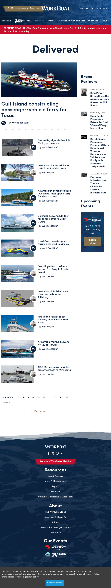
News (9, 21)
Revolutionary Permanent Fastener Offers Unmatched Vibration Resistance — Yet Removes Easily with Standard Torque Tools (99, 152)
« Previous (9, 397)
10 (38, 397)
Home (3, 21)
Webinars (55, 491)
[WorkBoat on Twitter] (100, 8)
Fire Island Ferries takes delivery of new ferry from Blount (53, 319)
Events (51, 21)
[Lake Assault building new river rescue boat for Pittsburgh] (17, 299)
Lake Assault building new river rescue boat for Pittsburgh (53, 294)
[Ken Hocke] (33, 172)
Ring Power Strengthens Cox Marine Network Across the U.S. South (100, 99)
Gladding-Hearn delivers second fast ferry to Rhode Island (53, 269)
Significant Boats (20, 23)
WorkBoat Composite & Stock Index (55, 496)
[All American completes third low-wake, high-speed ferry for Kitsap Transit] (17, 199)
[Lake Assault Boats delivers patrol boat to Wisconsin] (17, 174)
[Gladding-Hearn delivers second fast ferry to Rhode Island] (17, 277)
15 (67, 397)
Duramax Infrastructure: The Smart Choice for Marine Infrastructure (98, 184)
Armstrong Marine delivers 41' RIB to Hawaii (53, 343)
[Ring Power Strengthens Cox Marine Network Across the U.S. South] (84, 92)
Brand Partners (55, 476)
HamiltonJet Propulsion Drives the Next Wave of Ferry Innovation (99, 122)
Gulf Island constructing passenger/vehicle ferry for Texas (34, 109)
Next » (6, 402)
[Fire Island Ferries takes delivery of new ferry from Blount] (17, 326)
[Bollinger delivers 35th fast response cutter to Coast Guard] (17, 223)
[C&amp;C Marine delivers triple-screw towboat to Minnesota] (17, 377)
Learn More (92, 241)
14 (61, 397)
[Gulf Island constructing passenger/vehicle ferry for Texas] (39, 79)
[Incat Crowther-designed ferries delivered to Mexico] (17, 250)
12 (49, 397)
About (104, 21)
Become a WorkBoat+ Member (55, 461)
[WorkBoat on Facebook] (97, 8)
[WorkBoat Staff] (3, 123)
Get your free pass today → (18, 31)
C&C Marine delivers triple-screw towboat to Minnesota (54, 368)
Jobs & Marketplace (89, 21)
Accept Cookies (54, 582)
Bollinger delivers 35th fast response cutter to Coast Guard (53, 218)
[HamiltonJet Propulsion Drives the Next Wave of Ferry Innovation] (84, 114)
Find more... (40, 411)
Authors (56, 522)
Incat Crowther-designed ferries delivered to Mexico (53, 242)
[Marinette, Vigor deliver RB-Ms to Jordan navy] (17, 151)
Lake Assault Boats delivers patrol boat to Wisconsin (53, 167)
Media (29, 21)
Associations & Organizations (55, 527)
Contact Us (55, 532)
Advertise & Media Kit (55, 517)
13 (55, 397)
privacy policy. (32, 577)
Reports (56, 486)
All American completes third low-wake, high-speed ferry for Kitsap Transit (54, 193)
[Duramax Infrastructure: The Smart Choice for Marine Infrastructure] (84, 175)
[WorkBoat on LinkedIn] (106, 8)
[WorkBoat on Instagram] (103, 8)
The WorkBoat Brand (55, 512)
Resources (39, 21)
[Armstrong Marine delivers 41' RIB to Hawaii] (17, 351)
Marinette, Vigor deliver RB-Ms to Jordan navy (54, 141)
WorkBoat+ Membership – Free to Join (24, 8)
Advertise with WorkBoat (69, 21)
